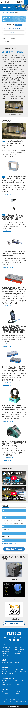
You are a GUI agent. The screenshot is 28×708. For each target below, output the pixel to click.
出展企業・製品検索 (19, 669)
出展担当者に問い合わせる (15, 549)
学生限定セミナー (18, 684)
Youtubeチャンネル (6, 653)
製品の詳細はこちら (7, 194)
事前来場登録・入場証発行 (7, 662)
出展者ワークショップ (6, 684)
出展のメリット (5, 691)
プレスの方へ (5, 637)
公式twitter (4, 655)
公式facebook (18, 653)
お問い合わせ (12, 637)
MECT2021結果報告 (19, 651)
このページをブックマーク (14, 28)
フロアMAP (17, 24)
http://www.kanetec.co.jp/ (9, 543)
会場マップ (4, 671)
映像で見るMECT (5, 649)
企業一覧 (4, 669)
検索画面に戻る (14, 623)
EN (21, 2)
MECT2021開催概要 (6, 647)
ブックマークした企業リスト (7, 673)
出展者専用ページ (19, 693)
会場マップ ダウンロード (20, 671)
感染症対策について (6, 651)
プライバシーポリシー (21, 637)
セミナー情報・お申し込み (20, 680)
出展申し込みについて (19, 691)
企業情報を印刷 (14, 32)
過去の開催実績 (18, 647)
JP (18, 2)
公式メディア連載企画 (19, 649)
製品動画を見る (6, 346)
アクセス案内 (18, 662)
